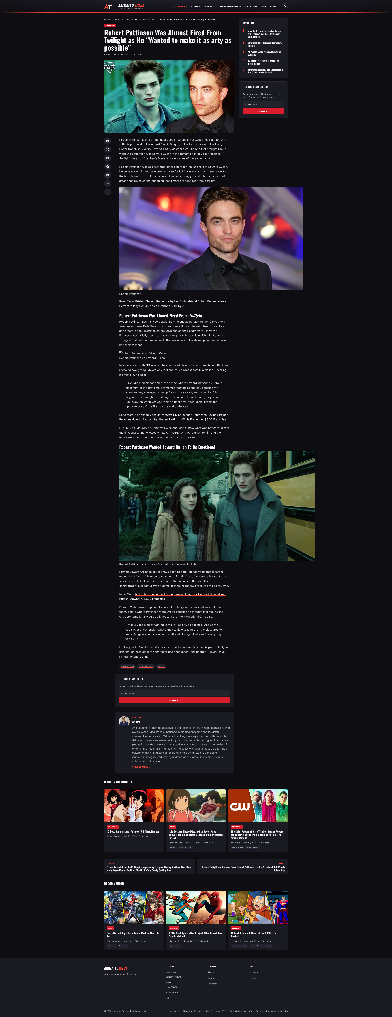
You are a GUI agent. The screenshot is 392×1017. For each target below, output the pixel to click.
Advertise (212, 983)
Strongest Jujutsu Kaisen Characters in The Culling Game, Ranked (265, 71)
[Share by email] (107, 175)
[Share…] (107, 192)
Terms (253, 978)
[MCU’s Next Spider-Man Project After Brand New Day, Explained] (196, 907)
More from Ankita (141, 766)
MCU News (174, 928)
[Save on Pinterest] (107, 141)
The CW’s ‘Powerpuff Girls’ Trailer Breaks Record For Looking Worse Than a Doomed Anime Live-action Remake (257, 835)
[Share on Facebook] (107, 158)
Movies (194, 6)
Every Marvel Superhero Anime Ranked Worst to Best (133, 934)
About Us (187, 1011)
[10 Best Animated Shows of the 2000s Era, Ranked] (258, 907)
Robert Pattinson (130, 321)
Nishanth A (174, 941)
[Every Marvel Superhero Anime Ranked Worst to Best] (134, 907)
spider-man (174, 946)
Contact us (175, 1011)
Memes (273, 6)
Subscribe (174, 700)
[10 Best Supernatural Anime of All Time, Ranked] (134, 805)
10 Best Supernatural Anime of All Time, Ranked (133, 831)
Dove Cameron (252, 847)
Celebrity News (173, 976)
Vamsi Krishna (175, 842)
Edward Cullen (127, 666)
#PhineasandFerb (239, 946)
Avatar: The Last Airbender (260, 946)
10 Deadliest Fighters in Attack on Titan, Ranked (263, 62)
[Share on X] (107, 149)
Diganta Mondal (114, 941)
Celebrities (179, 6)
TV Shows (209, 6)
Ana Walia (235, 842)
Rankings (236, 928)
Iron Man (122, 946)
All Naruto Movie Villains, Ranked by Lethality (264, 53)
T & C (225, 1011)
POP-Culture (251, 6)
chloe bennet (237, 847)
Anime (172, 826)
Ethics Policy (236, 1011)
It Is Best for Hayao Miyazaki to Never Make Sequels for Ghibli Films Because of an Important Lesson (196, 835)
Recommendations (229, 6)
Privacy (254, 972)
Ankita (107, 54)
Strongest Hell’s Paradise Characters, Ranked (265, 44)
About (211, 972)
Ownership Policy (279, 1011)
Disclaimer (199, 1011)
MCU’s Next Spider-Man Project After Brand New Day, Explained (195, 934)
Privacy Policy (262, 1011)
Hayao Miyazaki (185, 847)
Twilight (161, 666)
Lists (263, 6)
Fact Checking (213, 1011)
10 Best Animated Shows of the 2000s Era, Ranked (254, 934)
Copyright (249, 1011)
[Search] (285, 6)
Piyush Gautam (114, 836)
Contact (212, 978)
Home (107, 19)
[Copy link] (107, 183)
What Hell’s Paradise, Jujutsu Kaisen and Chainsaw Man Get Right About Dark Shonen (264, 34)
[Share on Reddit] (107, 166)
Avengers (112, 946)
